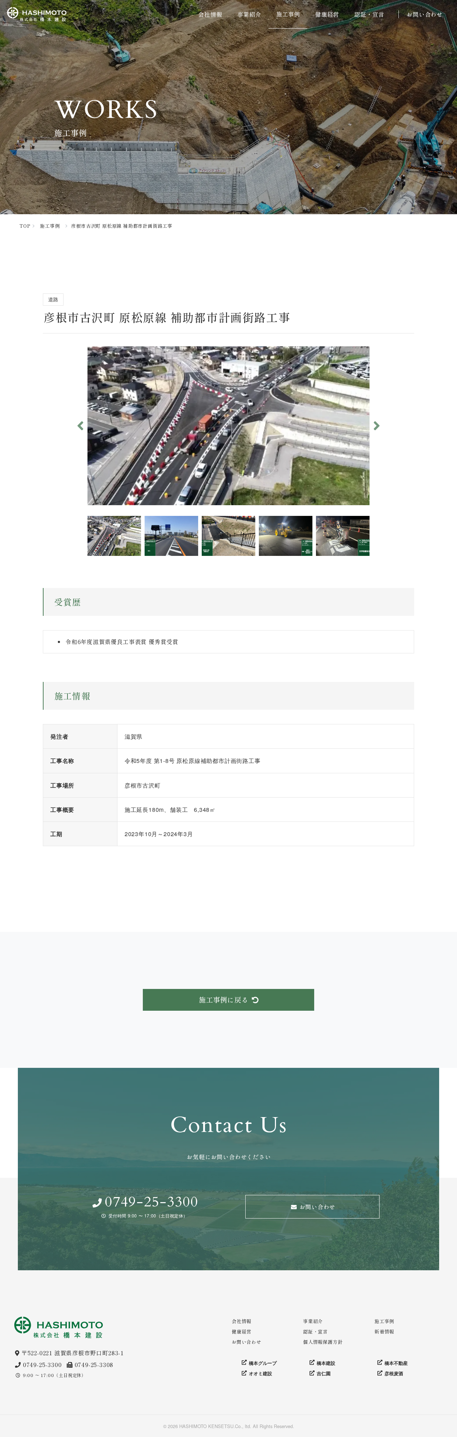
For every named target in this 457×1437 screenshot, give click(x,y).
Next (376, 425)
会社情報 (210, 14)
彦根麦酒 (394, 1373)
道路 (53, 299)
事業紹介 (249, 14)
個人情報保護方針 (322, 1341)
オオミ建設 (260, 1373)
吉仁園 (324, 1373)
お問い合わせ (425, 14)
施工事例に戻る (224, 1000)
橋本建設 (326, 1363)
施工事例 (288, 14)
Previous (80, 425)
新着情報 (384, 1331)
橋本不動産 (396, 1363)
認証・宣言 (369, 14)
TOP (24, 225)
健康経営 (327, 14)
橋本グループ (263, 1363)
